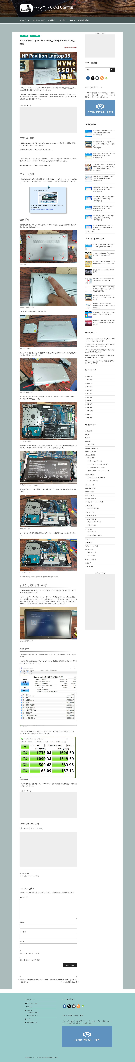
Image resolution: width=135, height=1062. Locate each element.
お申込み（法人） (33, 1015)
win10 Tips (91, 457)
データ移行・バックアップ (93, 502)
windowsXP (88, 491)
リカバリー (88, 539)
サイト (22, 941)
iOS (86, 434)
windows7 (88, 485)
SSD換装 (24, 876)
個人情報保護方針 (84, 20)
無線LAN (87, 566)
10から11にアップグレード (95, 477)
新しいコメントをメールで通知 (30, 953)
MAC (86, 438)
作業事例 (37, 876)
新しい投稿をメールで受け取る (30, 960)
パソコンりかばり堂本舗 (54, 7)
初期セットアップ (90, 546)
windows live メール (93, 535)
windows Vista (89, 451)
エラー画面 (88, 495)
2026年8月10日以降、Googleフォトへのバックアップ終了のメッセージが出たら (104, 297)
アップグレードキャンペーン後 (97, 464)
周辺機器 (87, 549)
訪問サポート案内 (39, 20)
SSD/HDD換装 (25, 873)
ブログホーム (25, 20)
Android (87, 431)
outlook (90, 444)
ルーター (87, 542)
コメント (23, 897)
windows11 (30, 876)
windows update (90, 448)
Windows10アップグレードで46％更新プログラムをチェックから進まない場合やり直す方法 (104, 289)
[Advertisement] (48, 120)
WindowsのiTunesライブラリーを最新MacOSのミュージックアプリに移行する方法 (104, 322)
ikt (101, 341)
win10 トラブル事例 (93, 461)
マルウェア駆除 (89, 519)
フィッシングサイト (93, 522)
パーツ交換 (88, 505)
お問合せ (52, 20)
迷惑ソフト (91, 525)
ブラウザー (88, 512)
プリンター (91, 555)
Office (87, 441)
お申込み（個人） (34, 1012)
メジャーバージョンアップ (95, 467)
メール (23, 932)
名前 (22, 922)
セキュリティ (89, 498)
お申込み (62, 20)
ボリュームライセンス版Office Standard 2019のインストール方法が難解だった (104, 306)
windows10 (88, 455)
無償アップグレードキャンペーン (97, 471)
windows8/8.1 (89, 488)
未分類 (87, 563)
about (73, 20)
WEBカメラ (91, 552)
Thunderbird (91, 532)
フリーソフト (89, 515)
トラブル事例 (91, 481)
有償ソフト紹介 (89, 559)
